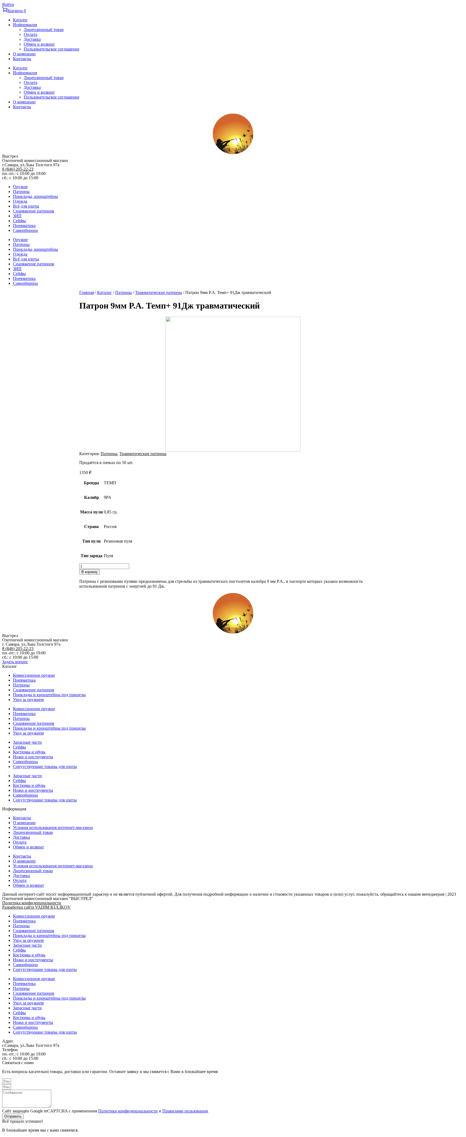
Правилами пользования (185, 1111)
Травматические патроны (158, 292)
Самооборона (25, 230)
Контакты (22, 58)
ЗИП (17, 216)
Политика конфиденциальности (31, 903)
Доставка (32, 39)
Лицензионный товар (44, 29)
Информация (25, 24)
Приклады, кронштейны (35, 196)
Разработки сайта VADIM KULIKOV (36, 907)
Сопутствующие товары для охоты (45, 766)
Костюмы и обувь (29, 752)
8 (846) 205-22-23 (17, 169)
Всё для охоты (26, 206)
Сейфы (19, 220)
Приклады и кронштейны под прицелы (49, 694)
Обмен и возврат (39, 44)
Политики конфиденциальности (128, 1111)
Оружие (20, 186)
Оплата (30, 34)
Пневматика (24, 225)
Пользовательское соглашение (51, 49)
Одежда (20, 201)
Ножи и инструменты (33, 756)
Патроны (21, 191)
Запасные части (27, 742)
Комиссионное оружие (34, 675)
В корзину (89, 572)
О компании (24, 54)
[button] (15, 661)
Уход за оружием (28, 699)
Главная (86, 292)
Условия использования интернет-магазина (53, 827)
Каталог (20, 20)
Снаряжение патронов (33, 211)
